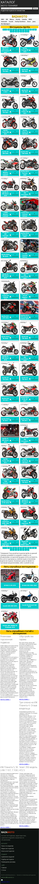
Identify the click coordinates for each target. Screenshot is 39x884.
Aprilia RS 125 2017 (25, 378)
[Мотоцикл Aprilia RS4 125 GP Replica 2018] (29, 293)
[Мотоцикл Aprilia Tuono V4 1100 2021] (29, 129)
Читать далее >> (5, 699)
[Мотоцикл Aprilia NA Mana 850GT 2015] (29, 540)
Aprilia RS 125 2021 (5, 70)
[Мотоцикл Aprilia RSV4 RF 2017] (10, 416)
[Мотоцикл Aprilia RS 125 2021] (10, 67)
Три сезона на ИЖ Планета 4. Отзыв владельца (28, 705)
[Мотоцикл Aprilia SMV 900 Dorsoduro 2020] (29, 190)
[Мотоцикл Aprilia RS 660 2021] (29, 67)
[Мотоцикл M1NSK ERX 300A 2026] (29, 582)
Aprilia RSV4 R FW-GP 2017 (25, 399)
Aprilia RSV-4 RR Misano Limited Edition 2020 (5, 173)
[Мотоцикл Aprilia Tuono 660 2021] (10, 129)
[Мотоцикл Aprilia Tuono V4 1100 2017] (29, 457)
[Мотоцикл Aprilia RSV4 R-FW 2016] (10, 498)
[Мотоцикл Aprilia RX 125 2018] (29, 334)
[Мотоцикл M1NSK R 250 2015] (10, 582)
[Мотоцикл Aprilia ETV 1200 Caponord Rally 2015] (10, 540)
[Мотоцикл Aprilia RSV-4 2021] (10, 88)
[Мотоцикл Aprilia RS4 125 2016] (29, 478)
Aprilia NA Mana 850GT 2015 (25, 543)
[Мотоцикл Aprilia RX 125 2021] (29, 88)
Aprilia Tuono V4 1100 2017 (25, 460)
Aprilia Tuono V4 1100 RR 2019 (5, 296)
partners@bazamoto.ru (7, 877)
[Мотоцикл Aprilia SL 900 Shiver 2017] (10, 437)
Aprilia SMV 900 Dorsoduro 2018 (25, 358)
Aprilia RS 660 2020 (5, 152)
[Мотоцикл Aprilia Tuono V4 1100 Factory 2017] (10, 478)
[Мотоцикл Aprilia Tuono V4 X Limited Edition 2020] (29, 211)
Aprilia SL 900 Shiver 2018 (5, 358)
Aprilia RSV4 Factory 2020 (25, 173)
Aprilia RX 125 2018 (25, 337)
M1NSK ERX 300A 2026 (29, 585)
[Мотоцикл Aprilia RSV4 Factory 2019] (29, 231)
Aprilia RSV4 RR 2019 (5, 255)
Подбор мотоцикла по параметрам (13, 11)
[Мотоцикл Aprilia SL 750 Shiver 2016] (29, 498)
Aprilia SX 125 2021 (5, 111)
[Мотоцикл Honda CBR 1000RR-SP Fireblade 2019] (10, 623)
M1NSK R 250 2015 (10, 585)
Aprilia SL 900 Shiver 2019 (5, 275)
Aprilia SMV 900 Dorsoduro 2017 (25, 440)
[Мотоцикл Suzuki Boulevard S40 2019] (29, 602)
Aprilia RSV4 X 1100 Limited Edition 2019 (25, 255)
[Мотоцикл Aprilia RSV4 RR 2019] (10, 252)
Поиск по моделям (7, 846)
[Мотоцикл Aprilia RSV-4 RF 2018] (10, 314)
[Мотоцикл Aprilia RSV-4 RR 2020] (29, 149)
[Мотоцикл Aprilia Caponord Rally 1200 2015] (10, 519)
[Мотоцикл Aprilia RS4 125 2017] (10, 396)
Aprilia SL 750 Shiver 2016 (24, 501)
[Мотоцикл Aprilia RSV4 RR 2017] (29, 416)
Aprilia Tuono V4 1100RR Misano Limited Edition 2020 (5, 214)
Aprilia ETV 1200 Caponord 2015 (24, 522)
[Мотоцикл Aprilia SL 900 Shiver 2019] (10, 272)
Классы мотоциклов (7, 851)
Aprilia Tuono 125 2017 (5, 460)
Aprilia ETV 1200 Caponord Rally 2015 (5, 543)
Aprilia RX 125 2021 (25, 91)
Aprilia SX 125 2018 (5, 378)
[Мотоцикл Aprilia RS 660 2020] (10, 149)
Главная (4, 867)
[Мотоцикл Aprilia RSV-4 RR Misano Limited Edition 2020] (10, 170)
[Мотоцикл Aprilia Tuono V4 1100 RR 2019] (10, 293)
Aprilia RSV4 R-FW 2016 (5, 502)
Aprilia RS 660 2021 (25, 70)
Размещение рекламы (8, 862)
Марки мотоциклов (7, 848)
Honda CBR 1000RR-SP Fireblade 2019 (10, 626)
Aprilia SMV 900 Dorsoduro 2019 (25, 276)
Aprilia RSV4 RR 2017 (25, 419)
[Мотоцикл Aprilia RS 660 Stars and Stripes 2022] (10, 46)
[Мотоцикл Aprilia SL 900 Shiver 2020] (10, 190)
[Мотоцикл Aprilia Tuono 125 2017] (10, 457)
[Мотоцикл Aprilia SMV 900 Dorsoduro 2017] (29, 437)
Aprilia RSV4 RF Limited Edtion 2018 (25, 317)
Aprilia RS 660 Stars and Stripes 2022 (5, 50)
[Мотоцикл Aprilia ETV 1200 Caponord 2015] (29, 519)
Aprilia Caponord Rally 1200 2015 (5, 522)
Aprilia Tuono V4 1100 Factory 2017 (5, 481)
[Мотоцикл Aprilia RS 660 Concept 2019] (10, 231)
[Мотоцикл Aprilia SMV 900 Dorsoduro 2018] (29, 355)
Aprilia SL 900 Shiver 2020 (5, 193)
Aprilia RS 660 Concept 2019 (5, 234)
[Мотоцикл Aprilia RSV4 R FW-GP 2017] (29, 396)
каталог (9, 3)
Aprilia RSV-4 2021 (5, 91)
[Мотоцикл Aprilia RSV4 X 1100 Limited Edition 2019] (29, 252)
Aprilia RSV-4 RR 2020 (25, 152)
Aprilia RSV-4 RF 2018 (5, 317)
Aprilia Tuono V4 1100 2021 (25, 132)
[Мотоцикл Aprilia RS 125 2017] (29, 375)
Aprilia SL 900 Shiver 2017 (5, 440)
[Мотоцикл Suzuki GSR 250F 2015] (10, 602)
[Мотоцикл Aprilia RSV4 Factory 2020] (29, 170)
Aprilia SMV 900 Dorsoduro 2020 (25, 193)
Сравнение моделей (7, 857)
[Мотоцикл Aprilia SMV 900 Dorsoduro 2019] (29, 272)
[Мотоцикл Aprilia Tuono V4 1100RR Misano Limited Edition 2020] (10, 211)
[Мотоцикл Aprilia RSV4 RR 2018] (10, 334)
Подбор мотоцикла (7, 859)
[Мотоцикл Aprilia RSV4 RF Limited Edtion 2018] (29, 314)
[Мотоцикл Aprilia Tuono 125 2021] (29, 108)
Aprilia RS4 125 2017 (5, 399)
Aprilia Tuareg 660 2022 (25, 50)
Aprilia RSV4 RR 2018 (5, 337)
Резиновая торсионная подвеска (6, 639)
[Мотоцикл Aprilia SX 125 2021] (10, 108)
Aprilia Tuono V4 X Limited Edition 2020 (25, 214)
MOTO (19, 16)
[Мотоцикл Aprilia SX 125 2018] (10, 375)
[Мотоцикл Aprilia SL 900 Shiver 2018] (10, 355)
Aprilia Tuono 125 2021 (24, 111)
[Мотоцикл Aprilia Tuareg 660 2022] (29, 46)
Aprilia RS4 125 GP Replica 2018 (24, 296)
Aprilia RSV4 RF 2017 (5, 419)
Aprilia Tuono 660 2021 (5, 132)
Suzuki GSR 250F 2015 (10, 606)
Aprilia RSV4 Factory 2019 (25, 234)
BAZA (7, 832)
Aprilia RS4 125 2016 (24, 481)
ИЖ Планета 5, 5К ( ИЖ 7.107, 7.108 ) (9, 769)
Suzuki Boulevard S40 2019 (29, 606)
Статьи (3, 870)
